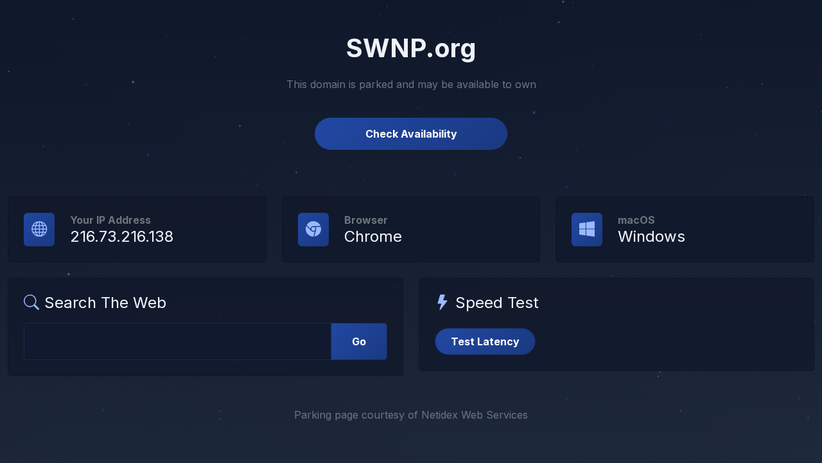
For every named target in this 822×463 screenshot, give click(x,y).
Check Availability (411, 133)
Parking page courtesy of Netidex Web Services (411, 414)
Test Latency (485, 341)
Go (359, 341)
